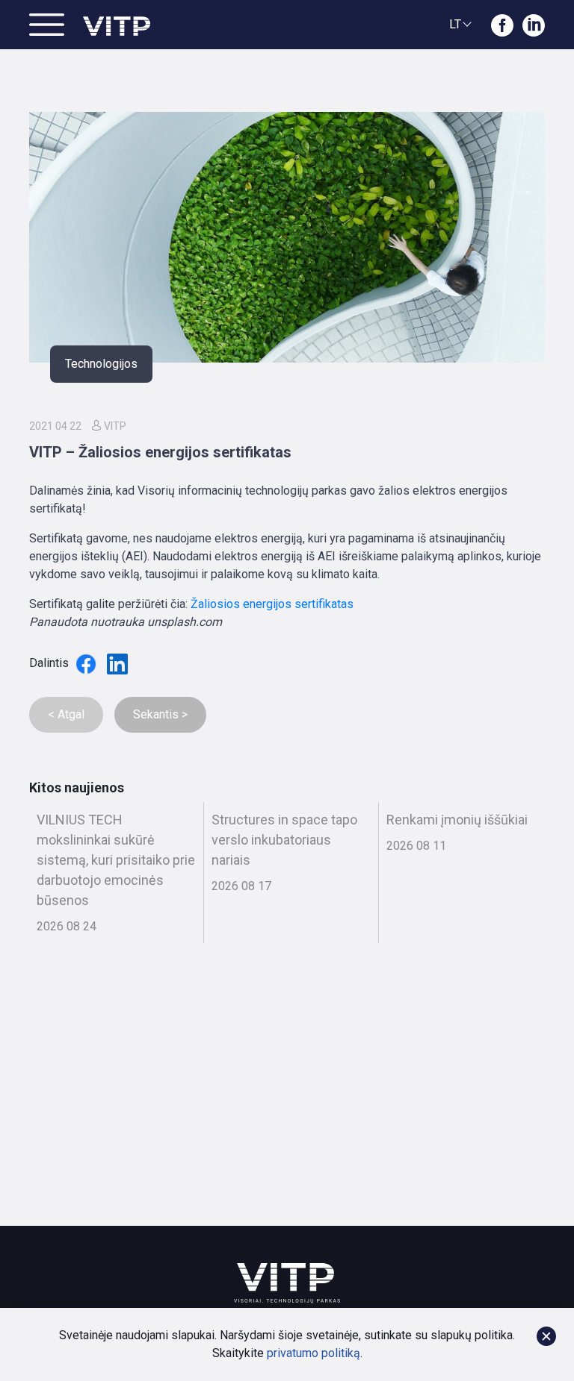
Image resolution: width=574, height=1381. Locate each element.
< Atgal (66, 714)
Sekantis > (160, 714)
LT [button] (455, 24)
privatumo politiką (313, 1353)
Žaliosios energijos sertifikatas (272, 604)
